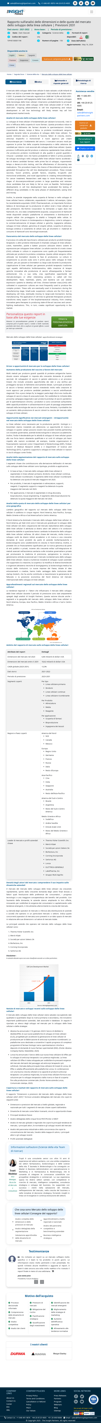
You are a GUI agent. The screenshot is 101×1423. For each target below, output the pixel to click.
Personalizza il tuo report (85, 140)
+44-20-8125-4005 (62, 3)
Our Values (30, 1410)
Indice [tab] (39, 82)
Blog (56, 1407)
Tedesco (21, 55)
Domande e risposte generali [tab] (60, 82)
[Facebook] (75, 3)
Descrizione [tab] (16, 82)
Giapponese (24, 60)
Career (9, 1404)
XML (8, 1410)
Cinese (11, 65)
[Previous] (33, 1282)
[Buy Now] (84, 59)
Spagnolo (31, 55)
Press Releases (60, 1395)
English (11, 55)
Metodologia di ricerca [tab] (84, 82)
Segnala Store (19, 74)
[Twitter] (81, 3)
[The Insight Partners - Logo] (16, 11)
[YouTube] (93, 3)
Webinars (58, 1404)
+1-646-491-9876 (48, 3)
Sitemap (57, 1410)
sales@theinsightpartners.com (22, 3)
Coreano (35, 60)
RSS (7, 1407)
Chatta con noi (86, 148)
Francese (12, 60)
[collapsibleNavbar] (91, 11)
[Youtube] (82, 1403)
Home (9, 74)
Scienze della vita (33, 74)
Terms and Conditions (35, 1398)
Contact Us (11, 1401)
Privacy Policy (32, 1395)
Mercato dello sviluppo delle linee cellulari (57, 74)
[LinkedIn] (87, 3)
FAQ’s (28, 1407)
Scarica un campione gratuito (56, 59)
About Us (10, 1398)
